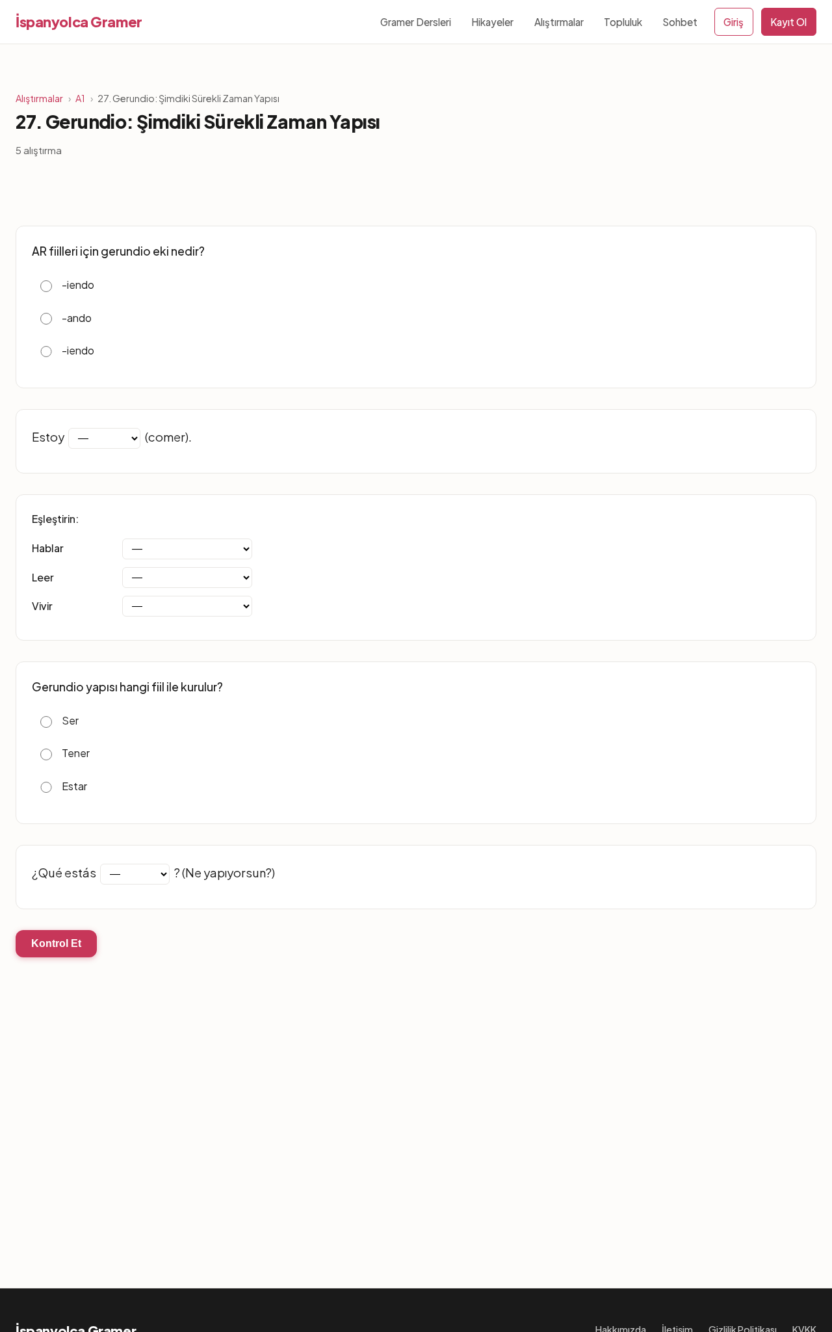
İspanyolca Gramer (79, 22)
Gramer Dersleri (415, 22)
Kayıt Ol (788, 22)
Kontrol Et (56, 943)
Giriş (733, 22)
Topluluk (623, 22)
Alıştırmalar (559, 22)
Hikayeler (492, 22)
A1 (80, 98)
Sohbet (679, 22)
